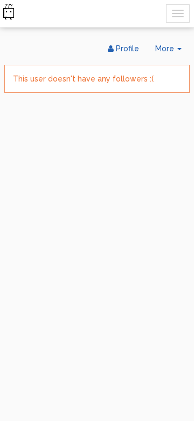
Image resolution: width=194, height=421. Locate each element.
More (172, 51)
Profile (126, 48)
